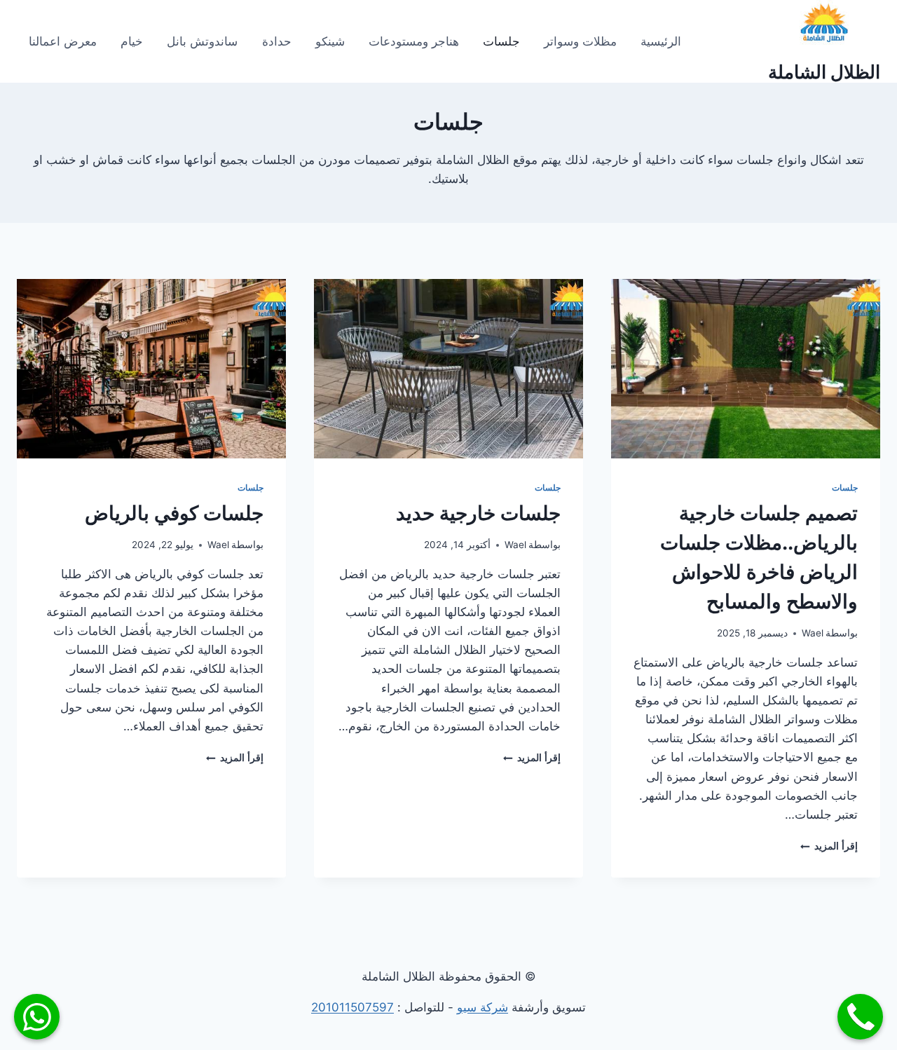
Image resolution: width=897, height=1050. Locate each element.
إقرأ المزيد (829, 846)
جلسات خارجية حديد (478, 513)
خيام (132, 41)
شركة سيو (482, 1007)
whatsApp (37, 1016)
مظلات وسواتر (580, 41)
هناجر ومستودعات (414, 41)
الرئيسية (661, 41)
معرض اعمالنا (63, 41)
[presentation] (745, 368)
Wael (812, 633)
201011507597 (352, 1007)
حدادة (277, 41)
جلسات (501, 41)
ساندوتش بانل (202, 41)
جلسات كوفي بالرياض (174, 513)
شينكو (330, 41)
